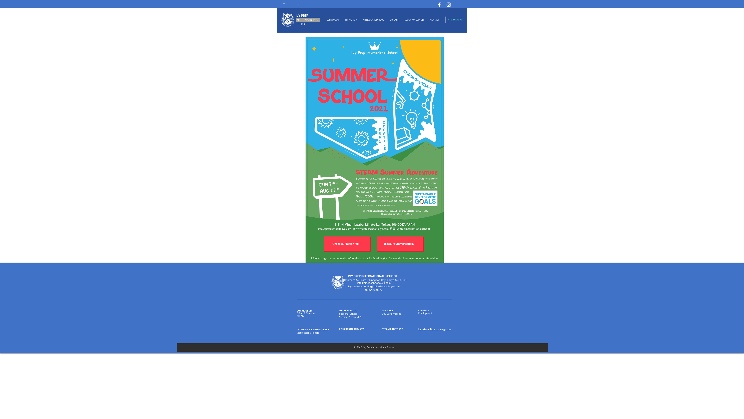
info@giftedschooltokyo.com (374, 282)
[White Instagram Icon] (449, 5)
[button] (333, 20)
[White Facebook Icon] (439, 5)
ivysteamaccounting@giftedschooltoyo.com (374, 286)
